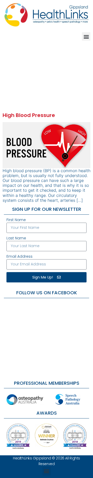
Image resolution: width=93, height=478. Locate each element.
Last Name (16, 238)
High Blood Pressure (29, 115)
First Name (16, 219)
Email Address (19, 256)
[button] (86, 36)
